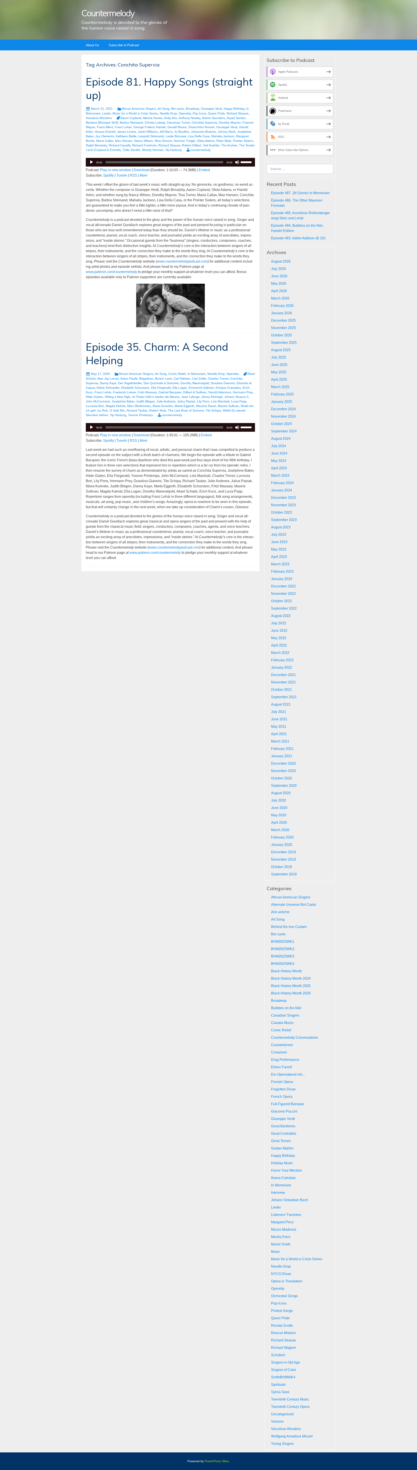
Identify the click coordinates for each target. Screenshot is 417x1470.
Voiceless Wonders (99, 118)
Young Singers (282, 1443)
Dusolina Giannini (223, 383)
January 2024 (281, 490)
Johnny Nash (227, 131)
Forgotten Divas (283, 1089)
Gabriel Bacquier (170, 392)
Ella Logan (179, 387)
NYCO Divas (281, 1274)
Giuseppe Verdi (211, 108)
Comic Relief (177, 373)
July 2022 (278, 623)
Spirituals (278, 1384)
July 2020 (278, 800)
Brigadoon (146, 378)
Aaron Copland (131, 118)
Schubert (278, 1355)
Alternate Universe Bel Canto (293, 904)
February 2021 (282, 749)
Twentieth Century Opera (290, 1407)
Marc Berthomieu (139, 406)
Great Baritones (283, 1126)
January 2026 (281, 313)
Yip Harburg (173, 150)
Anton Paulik (128, 378)
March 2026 (280, 298)
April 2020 (279, 822)
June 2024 (279, 453)
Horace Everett (105, 131)
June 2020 (279, 808)
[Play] (91, 162)
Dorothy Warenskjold (194, 383)
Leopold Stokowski (151, 136)
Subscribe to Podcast (124, 45)
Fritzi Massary (147, 392)
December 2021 (283, 675)
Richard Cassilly (120, 145)
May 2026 (278, 283)
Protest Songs (282, 1311)
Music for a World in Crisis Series (135, 113)
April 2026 (279, 291)
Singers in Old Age (285, 1362)
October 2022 (281, 601)
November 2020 (283, 771)
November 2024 (283, 416)
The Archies (229, 145)
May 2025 (278, 372)
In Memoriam (196, 373)
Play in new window (115, 170)
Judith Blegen (145, 401)
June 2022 (279, 630)
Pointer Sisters (243, 140)
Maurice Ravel (206, 406)
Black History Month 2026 (291, 993)
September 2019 (284, 874)
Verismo (277, 1421)
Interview (278, 1192)
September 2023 (284, 520)
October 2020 (281, 778)
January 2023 (281, 579)
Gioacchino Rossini (201, 127)
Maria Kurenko (163, 406)
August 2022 (281, 616)
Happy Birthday (234, 108)
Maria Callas (104, 140)
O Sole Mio (117, 410)
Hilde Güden (94, 397)
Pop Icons (199, 113)
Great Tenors (281, 1141)
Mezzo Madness (283, 1229)
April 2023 (279, 557)
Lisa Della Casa (199, 136)
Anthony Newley (189, 118)
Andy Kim (170, 118)
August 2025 (281, 350)
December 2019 (283, 852)
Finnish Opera (282, 1082)
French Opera (281, 1096)
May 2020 (278, 815)
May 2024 (278, 461)
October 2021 (281, 689)
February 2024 (282, 483)
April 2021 (279, 734)
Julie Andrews (166, 401)
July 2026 (278, 269)
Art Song (163, 108)
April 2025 (279, 379)
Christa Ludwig (155, 122)
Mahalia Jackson (222, 136)
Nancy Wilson (143, 140)
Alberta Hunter (152, 118)
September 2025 (284, 342)
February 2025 (282, 394)
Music (275, 1251)
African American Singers (138, 108)
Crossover (279, 1052)
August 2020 (281, 793)
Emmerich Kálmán (201, 387)
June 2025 (279, 365)
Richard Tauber (137, 410)
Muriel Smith (280, 1244)
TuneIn (121, 175)
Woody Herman (153, 150)
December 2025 (283, 320)
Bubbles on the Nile (286, 1008)
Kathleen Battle (126, 136)
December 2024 (283, 409)
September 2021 (284, 697)
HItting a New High (117, 397)
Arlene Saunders (213, 118)
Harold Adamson (219, 392)
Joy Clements (104, 136)
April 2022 (279, 645)
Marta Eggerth (184, 406)
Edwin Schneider (108, 387)
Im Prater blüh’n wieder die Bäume (156, 397)
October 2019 (281, 867)
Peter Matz (223, 140)
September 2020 (284, 785)
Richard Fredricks (144, 145)
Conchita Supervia (204, 122)
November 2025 (283, 328)
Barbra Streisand (131, 122)
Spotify (108, 175)
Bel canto (177, 108)
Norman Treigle (184, 140)
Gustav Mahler (282, 1148)
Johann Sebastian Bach (289, 1200)
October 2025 (281, 335)
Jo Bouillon (181, 131)
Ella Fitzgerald (161, 387)
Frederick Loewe (124, 392)
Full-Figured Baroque (287, 1104)
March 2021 (280, 741)
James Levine (126, 131)
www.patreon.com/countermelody (111, 272)
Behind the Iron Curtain (289, 927)
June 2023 (279, 542)
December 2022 (283, 586)
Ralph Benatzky (96, 145)
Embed (204, 170)
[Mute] (237, 162)
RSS (133, 175)
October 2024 (281, 424)
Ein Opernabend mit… (288, 1074)
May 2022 (278, 638)
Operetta (185, 113)
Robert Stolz (157, 410)
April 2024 (279, 468)
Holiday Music (282, 1163)
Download (141, 170)
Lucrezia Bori (95, 406)
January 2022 (281, 667)
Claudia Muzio (282, 1023)
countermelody (200, 150)
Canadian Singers (285, 1015)
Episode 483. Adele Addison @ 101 (298, 238)
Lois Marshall (220, 401)
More (143, 175)
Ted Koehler (211, 145)
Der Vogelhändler (130, 383)
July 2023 (278, 534)
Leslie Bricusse (176, 136)
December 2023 (283, 497)
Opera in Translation (286, 1281)
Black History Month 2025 (291, 986)
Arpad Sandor (236, 118)
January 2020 (281, 845)
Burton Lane (163, 378)
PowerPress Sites (217, 1461)
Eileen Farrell (281, 1067)
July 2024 (278, 446)
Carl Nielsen (182, 378)
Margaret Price (282, 1222)
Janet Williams (148, 131)
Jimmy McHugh (212, 397)
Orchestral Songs (284, 1296)
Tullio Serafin (131, 150)
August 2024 (281, 438)
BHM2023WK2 (282, 949)
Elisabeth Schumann (135, 387)
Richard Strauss (237, 113)
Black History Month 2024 (291, 978)
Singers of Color (283, 1370)
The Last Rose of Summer (186, 410)
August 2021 (281, 704)
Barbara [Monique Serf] (102, 122)
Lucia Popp (239, 401)
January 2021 (281, 756)
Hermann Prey (243, 392)
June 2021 (279, 719)
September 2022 (284, 608)
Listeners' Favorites (286, 1215)
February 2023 (282, 571)
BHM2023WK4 (282, 964)
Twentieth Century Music (290, 1399)
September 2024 (284, 431)
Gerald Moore (177, 127)
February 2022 (282, 660)
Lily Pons (203, 401)
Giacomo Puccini (284, 1111)
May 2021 (278, 726)
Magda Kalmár (116, 406)
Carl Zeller (199, 378)
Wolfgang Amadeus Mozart (292, 1436)
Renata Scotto (282, 1325)
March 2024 (280, 475)
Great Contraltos (283, 1133)
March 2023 (280, 564)
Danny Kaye (108, 383)
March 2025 (280, 387)
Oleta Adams (206, 140)
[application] (170, 162)
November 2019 (283, 859)
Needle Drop (168, 113)
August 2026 (281, 261)
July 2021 (278, 712)
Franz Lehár (123, 127)
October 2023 (281, 512)
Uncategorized (282, 1414)
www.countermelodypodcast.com (182, 261)
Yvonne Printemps (140, 415)
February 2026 (282, 306)
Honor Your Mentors (286, 1170)
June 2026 (279, 276)
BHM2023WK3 (282, 956)
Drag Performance (285, 1060)
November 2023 (283, 505)
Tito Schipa (213, 410)
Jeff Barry (165, 131)
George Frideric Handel (149, 127)
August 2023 (281, 527)
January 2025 (281, 401)
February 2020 (282, 837)
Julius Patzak (186, 401)
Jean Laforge (190, 397)
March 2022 (280, 653)
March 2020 (280, 830)
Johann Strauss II (236, 397)
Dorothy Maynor (230, 122)
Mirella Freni (280, 1237)
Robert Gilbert (191, 145)
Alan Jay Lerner (108, 378)
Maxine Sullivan (228, 406)
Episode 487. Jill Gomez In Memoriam (300, 193)
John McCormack (98, 401)
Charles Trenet (218, 378)
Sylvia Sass (280, 1392)
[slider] (247, 162)
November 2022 (283, 593)
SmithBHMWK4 (283, 1377)
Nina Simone (163, 140)
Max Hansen (123, 140)
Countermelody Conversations (294, 1037)
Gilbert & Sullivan (195, 392)
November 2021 (283, 682)
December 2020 (283, 763)
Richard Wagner (283, 1347)
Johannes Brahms (203, 131)
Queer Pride (216, 113)
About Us (92, 45)
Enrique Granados (228, 387)
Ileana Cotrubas (283, 1178)
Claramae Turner (178, 122)
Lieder (106, 113)
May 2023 (278, 549)
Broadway (192, 108)
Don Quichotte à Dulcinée (161, 383)
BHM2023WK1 (282, 941)
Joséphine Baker (123, 401)
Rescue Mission (283, 1333)
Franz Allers (105, 127)
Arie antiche (280, 912)
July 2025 (278, 357)
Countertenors (282, 1045)
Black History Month (286, 971)
